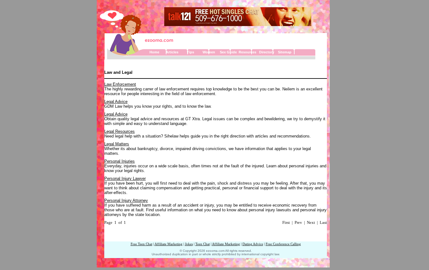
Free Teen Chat (141, 244)
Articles (172, 52)
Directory (266, 52)
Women (209, 52)
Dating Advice (252, 244)
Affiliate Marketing (168, 244)
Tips (190, 52)
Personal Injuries (119, 161)
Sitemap (284, 52)
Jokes (189, 244)
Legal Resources (119, 131)
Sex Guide (228, 52)
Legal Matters (116, 144)
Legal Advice (116, 101)
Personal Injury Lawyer (125, 178)
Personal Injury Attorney (126, 200)
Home (154, 52)
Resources (247, 52)
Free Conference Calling (283, 244)
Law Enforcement (120, 84)
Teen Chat (202, 244)
